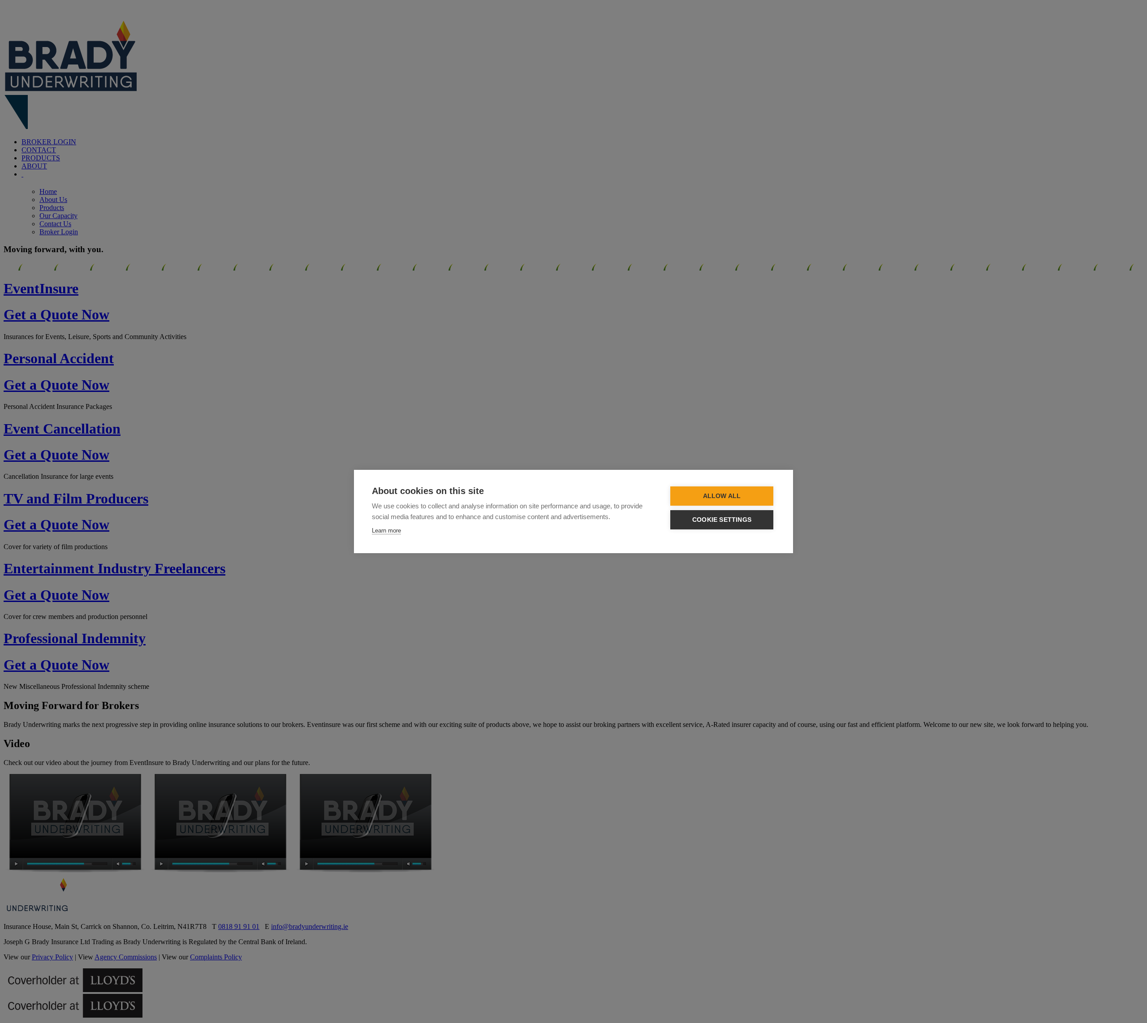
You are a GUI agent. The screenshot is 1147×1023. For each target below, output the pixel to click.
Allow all (722, 496)
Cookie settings (721, 519)
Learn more (386, 530)
